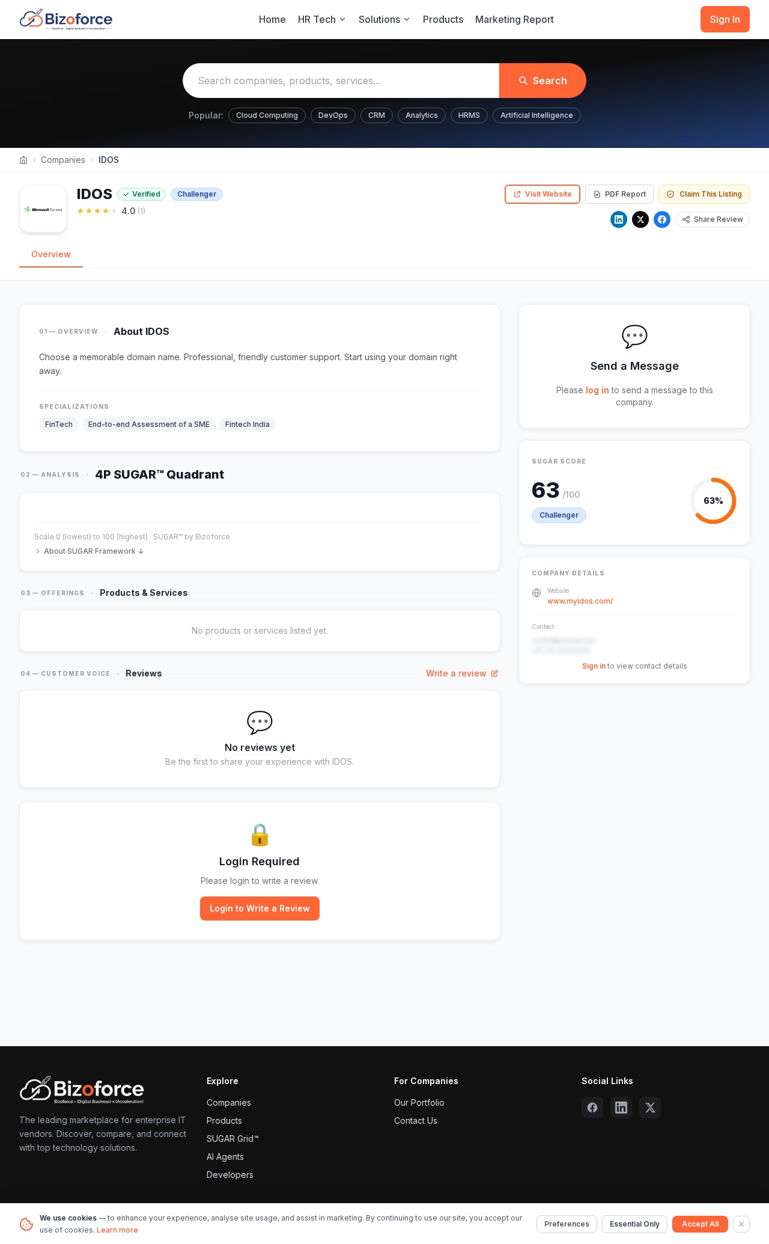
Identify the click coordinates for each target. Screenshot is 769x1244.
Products (443, 19)
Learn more (117, 1229)
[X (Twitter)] (650, 1107)
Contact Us (415, 1120)
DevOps (333, 115)
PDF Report (625, 193)
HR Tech (317, 19)
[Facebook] (662, 219)
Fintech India (247, 424)
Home (272, 19)
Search (550, 81)
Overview (51, 254)
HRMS (469, 115)
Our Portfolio (419, 1102)
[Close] (741, 1224)
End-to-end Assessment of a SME (149, 424)
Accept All (700, 1223)
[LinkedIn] (618, 219)
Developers (230, 1174)
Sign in (594, 666)
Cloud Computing (267, 115)
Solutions (379, 19)
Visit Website (548, 193)
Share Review (718, 219)
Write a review (456, 673)
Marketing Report (514, 19)
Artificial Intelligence (536, 115)
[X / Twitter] (640, 219)
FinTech (59, 424)
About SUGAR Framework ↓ (94, 551)
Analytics (422, 115)
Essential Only (635, 1223)
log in (597, 390)
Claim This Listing (710, 193)
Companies (63, 160)
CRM (376, 115)
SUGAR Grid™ (233, 1138)
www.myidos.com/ (580, 601)
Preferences (566, 1223)
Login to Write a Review (260, 908)
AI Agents (225, 1156)
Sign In (725, 19)
